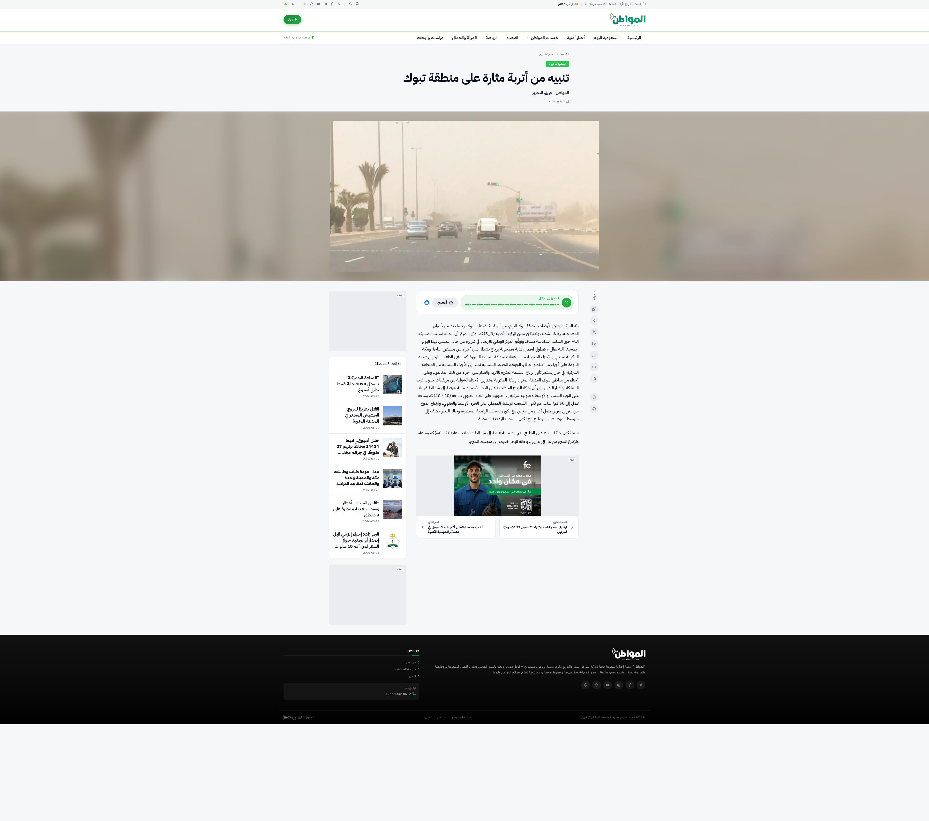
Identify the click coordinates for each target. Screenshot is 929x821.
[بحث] (357, 4)
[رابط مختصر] (594, 367)
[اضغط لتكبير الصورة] (464, 196)
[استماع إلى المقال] (594, 408)
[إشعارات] (350, 4)
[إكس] (594, 332)
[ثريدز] (305, 4)
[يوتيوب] (318, 4)
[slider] (512, 304)
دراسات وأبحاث (430, 38)
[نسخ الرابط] (594, 355)
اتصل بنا (411, 676)
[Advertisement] (367, 321)
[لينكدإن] (594, 343)
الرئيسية (634, 38)
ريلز (290, 19)
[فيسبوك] (332, 4)
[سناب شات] (311, 4)
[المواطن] (627, 19)
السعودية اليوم (606, 38)
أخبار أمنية (576, 38)
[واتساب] (594, 309)
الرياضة (492, 38)
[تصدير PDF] (594, 378)
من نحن (411, 662)
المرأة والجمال (464, 38)
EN (285, 4)
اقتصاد (512, 38)
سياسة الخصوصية (405, 669)
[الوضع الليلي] (293, 4)
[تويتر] (339, 4)
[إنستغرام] (325, 4)
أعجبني (442, 302)
